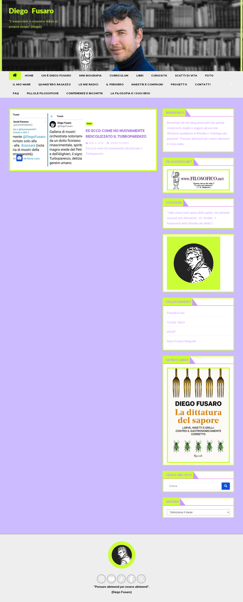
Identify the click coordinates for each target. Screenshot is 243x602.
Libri (140, 75)
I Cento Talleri (176, 322)
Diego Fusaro (119, 143)
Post (89, 124)
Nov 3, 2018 (96, 143)
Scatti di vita (186, 75)
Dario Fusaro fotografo (181, 341)
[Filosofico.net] (198, 179)
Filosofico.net (175, 313)
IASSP (171, 331)
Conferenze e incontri (84, 93)
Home (29, 75)
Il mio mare (22, 84)
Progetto (179, 84)
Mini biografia (90, 75)
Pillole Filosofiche (43, 93)
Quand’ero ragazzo (54, 84)
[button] (231, 84)
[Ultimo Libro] (198, 414)
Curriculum (119, 75)
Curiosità (159, 75)
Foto (209, 75)
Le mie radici (88, 84)
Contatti (202, 84)
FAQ (16, 93)
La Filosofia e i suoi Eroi (130, 93)
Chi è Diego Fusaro (56, 75)
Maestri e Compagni (147, 84)
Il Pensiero (115, 84)
